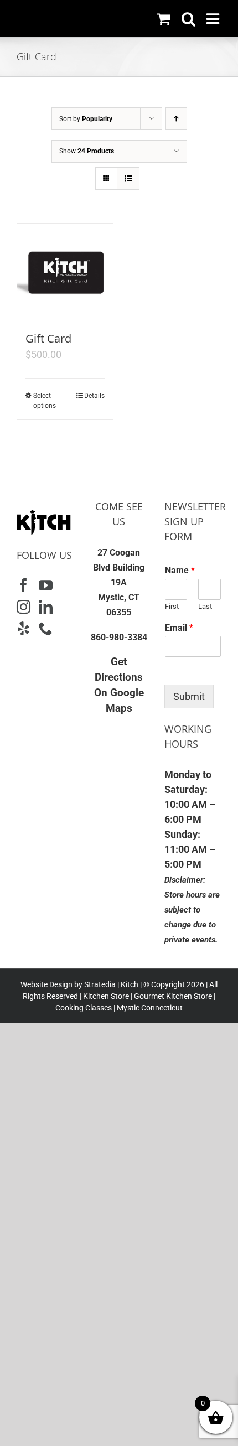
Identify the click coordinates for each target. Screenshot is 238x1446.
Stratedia (100, 984)
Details (94, 396)
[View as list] (128, 178)
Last (205, 606)
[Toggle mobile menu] (213, 18)
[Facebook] (23, 585)
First (172, 606)
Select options (44, 401)
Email (179, 628)
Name (180, 570)
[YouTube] (46, 585)
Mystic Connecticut (150, 1007)
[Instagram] (23, 607)
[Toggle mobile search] (188, 18)
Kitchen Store (105, 996)
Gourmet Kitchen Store (173, 996)
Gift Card (48, 338)
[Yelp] (23, 628)
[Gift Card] (65, 271)
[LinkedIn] (46, 607)
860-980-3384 (119, 637)
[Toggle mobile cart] (163, 18)
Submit (189, 696)
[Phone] (46, 628)
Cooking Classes (83, 1007)
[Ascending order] (176, 118)
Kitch (130, 984)
